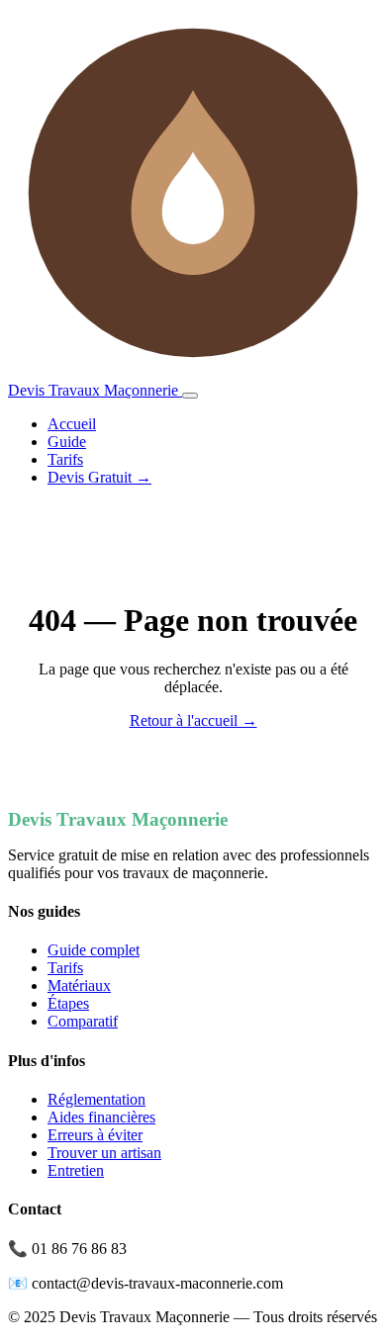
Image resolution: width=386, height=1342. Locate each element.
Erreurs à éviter (95, 1134)
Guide (67, 441)
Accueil (72, 423)
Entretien (76, 1170)
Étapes (68, 1003)
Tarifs (65, 459)
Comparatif (83, 1021)
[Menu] (190, 396)
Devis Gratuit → (99, 477)
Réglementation (96, 1099)
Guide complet (94, 949)
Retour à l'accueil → (193, 720)
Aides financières (101, 1117)
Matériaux (79, 985)
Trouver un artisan (104, 1152)
